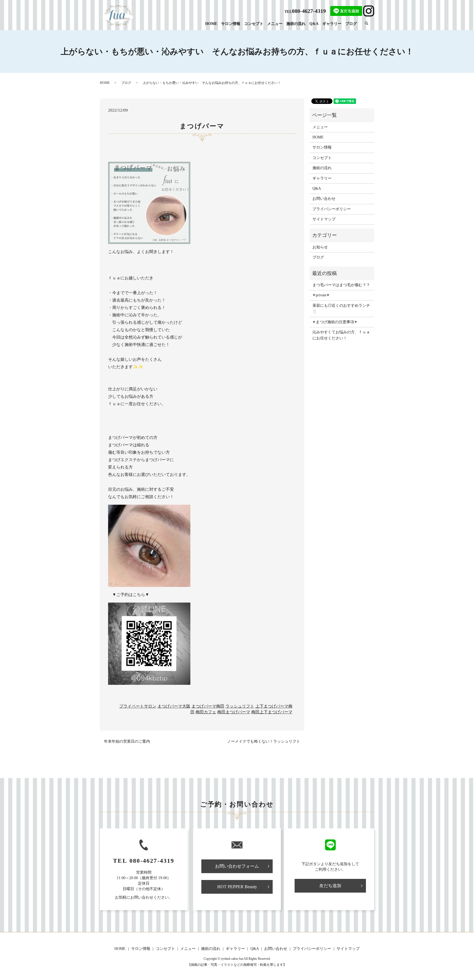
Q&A (313, 24)
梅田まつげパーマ (233, 712)
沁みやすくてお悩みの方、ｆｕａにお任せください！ (341, 335)
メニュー (275, 24)
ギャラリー (332, 24)
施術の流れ (296, 24)
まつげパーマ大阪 (173, 706)
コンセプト (253, 24)
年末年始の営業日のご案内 (127, 741)
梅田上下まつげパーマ (271, 712)
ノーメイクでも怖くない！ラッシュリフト (263, 741)
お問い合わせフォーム (237, 866)
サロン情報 (230, 24)
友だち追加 (330, 885)
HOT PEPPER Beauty (237, 886)
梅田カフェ (206, 712)
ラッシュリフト (239, 706)
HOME (211, 24)
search (369, 23)
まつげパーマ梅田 (207, 706)
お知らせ (320, 247)
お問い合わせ (323, 199)
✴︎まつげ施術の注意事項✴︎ (334, 322)
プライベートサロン (137, 706)
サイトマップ (323, 219)
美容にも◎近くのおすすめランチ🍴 (341, 308)
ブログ (351, 24)
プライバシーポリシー (331, 209)
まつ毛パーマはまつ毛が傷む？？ (341, 285)
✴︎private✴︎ (321, 295)
